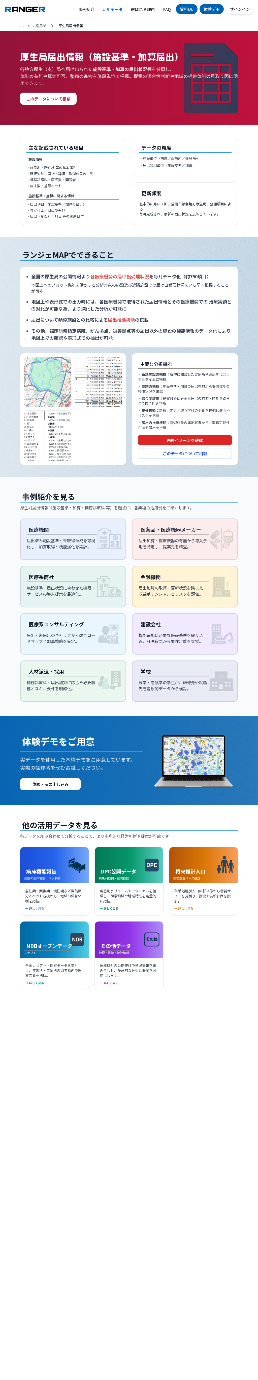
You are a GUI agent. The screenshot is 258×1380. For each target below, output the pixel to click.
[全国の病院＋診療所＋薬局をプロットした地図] (47, 382)
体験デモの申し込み (50, 784)
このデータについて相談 (48, 99)
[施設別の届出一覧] (98, 382)
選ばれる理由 (143, 9)
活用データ (113, 9)
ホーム (25, 25)
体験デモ (212, 9)
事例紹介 (86, 9)
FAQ (167, 9)
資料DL (187, 9)
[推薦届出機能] (47, 436)
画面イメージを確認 (185, 440)
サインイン (240, 9)
